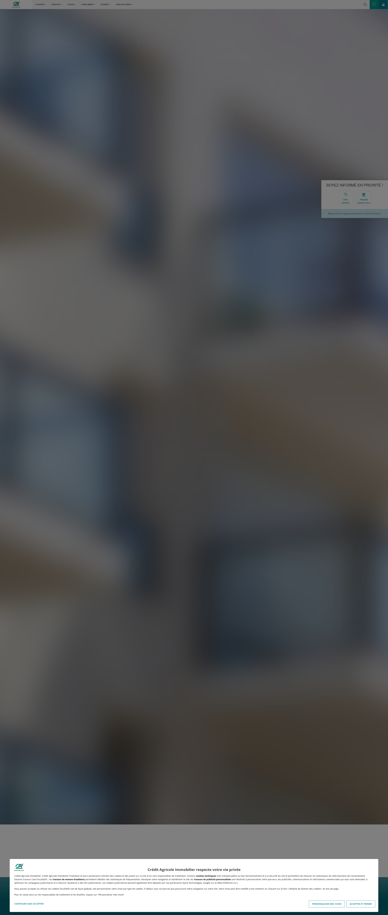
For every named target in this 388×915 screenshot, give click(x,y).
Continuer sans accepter (29, 903)
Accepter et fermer (361, 903)
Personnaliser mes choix (326, 903)
